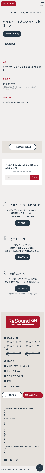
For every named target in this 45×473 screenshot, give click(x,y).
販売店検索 (24, 13)
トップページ (15, 13)
